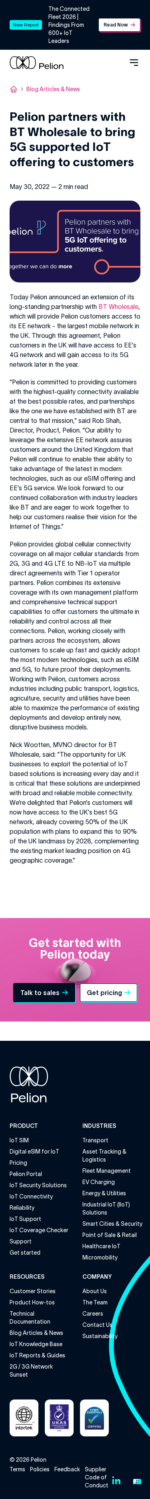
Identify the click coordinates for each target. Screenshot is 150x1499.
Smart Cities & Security (112, 1224)
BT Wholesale (118, 306)
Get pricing (104, 992)
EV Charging (98, 1182)
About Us (94, 1291)
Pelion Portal (26, 1174)
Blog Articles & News (53, 89)
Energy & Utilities (104, 1193)
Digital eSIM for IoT (34, 1151)
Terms (17, 1469)
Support (21, 1241)
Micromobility (100, 1257)
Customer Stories (33, 1291)
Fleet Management (106, 1171)
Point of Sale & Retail (109, 1235)
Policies (40, 1469)
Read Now (116, 24)
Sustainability (100, 1336)
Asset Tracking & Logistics (104, 1155)
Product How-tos (32, 1302)
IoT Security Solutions (38, 1185)
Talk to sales (40, 992)
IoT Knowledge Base (36, 1344)
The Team (95, 1302)
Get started (25, 1252)
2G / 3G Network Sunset (31, 1370)
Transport (95, 1140)
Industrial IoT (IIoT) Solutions (106, 1208)
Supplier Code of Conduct (96, 1477)
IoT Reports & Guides (37, 1355)
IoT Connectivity (31, 1196)
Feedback (67, 1469)
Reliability (22, 1207)
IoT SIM (19, 1140)
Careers (92, 1313)
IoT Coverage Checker (39, 1230)
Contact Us (97, 1325)
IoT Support (25, 1219)
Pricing (18, 1163)
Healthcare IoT (101, 1246)
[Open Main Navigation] (134, 62)
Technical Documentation (30, 1317)
